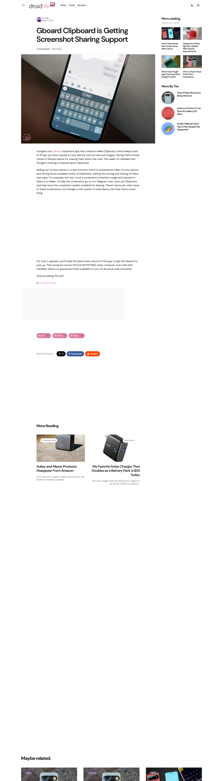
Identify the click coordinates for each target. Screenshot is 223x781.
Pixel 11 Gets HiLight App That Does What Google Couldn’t (171, 74)
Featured (92, 773)
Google (77, 335)
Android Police (47, 283)
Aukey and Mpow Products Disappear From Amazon (57, 468)
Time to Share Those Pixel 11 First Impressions (192, 74)
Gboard (61, 335)
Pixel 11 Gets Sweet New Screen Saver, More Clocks (170, 46)
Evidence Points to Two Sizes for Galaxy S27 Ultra (189, 111)
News (29, 773)
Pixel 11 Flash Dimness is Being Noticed (189, 94)
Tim (47, 18)
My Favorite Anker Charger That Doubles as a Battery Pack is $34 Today (116, 470)
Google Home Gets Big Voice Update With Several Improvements (191, 47)
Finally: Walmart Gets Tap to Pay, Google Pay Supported (188, 126)
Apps (44, 335)
